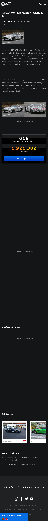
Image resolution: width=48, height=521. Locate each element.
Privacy (36, 509)
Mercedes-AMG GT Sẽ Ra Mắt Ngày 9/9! (21, 464)
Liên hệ (27, 487)
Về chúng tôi (12, 487)
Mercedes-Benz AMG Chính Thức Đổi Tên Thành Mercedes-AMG (24, 459)
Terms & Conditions (16, 509)
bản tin (39, 487)
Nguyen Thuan (10, 21)
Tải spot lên (25, 158)
